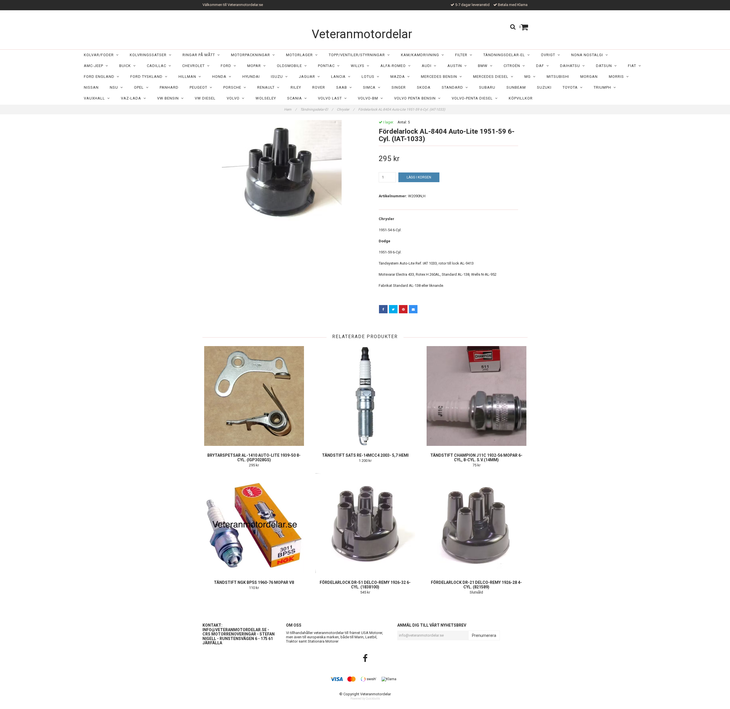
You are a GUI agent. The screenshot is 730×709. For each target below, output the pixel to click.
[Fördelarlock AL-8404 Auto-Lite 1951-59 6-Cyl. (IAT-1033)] (281, 170)
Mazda (398, 76)
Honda (220, 76)
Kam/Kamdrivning (421, 55)
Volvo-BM (369, 98)
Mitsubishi (558, 76)
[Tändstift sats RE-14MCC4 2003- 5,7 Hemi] (365, 396)
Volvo (234, 98)
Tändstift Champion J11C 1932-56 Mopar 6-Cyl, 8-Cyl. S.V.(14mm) (476, 457)
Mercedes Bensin (440, 76)
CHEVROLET (194, 66)
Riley (296, 87)
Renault (267, 87)
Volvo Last (331, 98)
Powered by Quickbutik (365, 698)
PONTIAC (327, 66)
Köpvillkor (521, 98)
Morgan (589, 76)
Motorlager (300, 55)
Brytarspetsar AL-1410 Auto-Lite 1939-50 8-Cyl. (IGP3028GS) (254, 457)
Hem (290, 109)
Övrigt (549, 55)
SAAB (342, 87)
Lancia (339, 76)
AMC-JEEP (95, 66)
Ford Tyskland (147, 76)
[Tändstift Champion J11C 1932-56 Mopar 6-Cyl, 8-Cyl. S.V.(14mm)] (476, 396)
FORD (227, 66)
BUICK (126, 66)
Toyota (571, 87)
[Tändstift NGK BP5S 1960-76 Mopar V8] (253, 523)
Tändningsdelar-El (505, 55)
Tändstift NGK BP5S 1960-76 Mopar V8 (254, 582)
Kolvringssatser (149, 55)
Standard (453, 87)
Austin (455, 66)
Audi (428, 66)
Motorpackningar (251, 55)
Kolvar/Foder (100, 55)
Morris (617, 76)
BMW (484, 66)
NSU (115, 87)
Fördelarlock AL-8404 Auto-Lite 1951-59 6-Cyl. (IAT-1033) (402, 109)
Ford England (100, 76)
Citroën (513, 66)
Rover (318, 87)
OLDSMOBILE (290, 66)
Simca (370, 87)
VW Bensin (169, 98)
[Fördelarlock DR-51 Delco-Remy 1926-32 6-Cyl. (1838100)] (365, 523)
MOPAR (255, 66)
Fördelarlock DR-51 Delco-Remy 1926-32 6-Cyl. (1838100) (365, 584)
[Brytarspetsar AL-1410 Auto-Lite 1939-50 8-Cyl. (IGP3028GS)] (253, 396)
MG (528, 76)
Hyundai (251, 76)
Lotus (369, 76)
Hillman (188, 76)
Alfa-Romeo (394, 66)
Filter (462, 55)
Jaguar (308, 76)
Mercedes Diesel (492, 76)
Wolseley (266, 98)
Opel (140, 87)
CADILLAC (158, 66)
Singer (399, 87)
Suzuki (544, 87)
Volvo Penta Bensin (416, 98)
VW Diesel (205, 98)
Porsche (233, 87)
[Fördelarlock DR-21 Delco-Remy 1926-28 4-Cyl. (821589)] (476, 523)
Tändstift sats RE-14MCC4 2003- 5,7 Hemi (365, 455)
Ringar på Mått (199, 55)
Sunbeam (516, 87)
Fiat (633, 66)
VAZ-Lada (132, 98)
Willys (359, 66)
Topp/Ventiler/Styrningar (358, 55)
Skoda (424, 87)
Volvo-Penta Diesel (473, 98)
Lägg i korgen (419, 177)
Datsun (605, 66)
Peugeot (200, 87)
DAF (541, 66)
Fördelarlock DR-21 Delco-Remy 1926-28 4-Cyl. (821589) (476, 584)
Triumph (603, 87)
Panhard (169, 87)
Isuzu (278, 76)
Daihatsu (571, 66)
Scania (295, 98)
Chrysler (345, 109)
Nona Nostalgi (588, 55)
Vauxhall (95, 98)
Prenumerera (484, 635)
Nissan (91, 87)
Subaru (487, 87)
